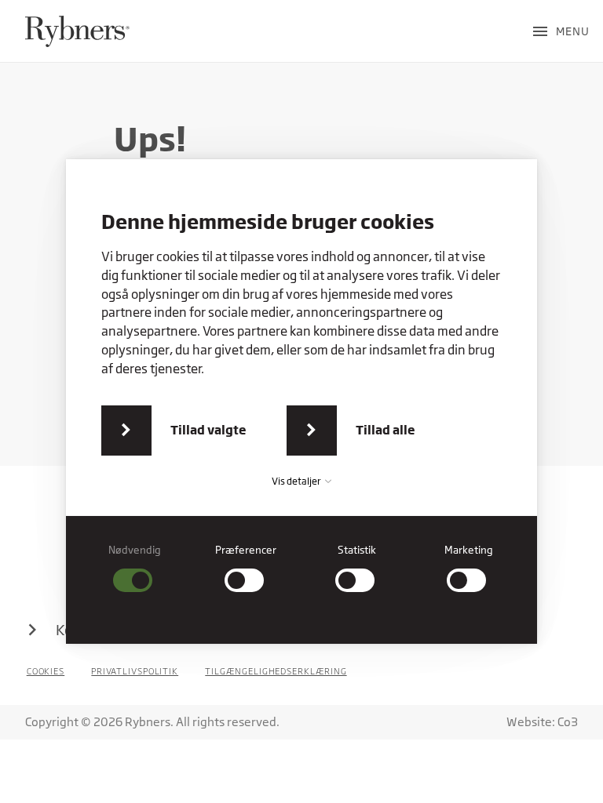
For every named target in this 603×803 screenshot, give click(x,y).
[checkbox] (135, 568)
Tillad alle (385, 430)
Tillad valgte (208, 430)
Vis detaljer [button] (297, 481)
